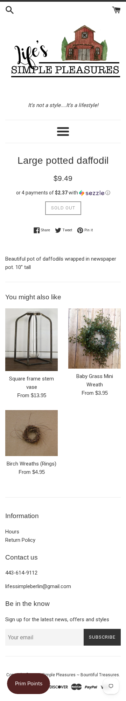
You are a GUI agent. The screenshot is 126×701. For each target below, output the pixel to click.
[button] (63, 193)
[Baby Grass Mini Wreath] (94, 338)
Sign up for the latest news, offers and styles (57, 619)
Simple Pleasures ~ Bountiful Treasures (80, 674)
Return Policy (20, 540)
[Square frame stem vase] (31, 339)
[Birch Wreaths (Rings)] (31, 433)
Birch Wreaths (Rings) (31, 464)
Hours (12, 532)
